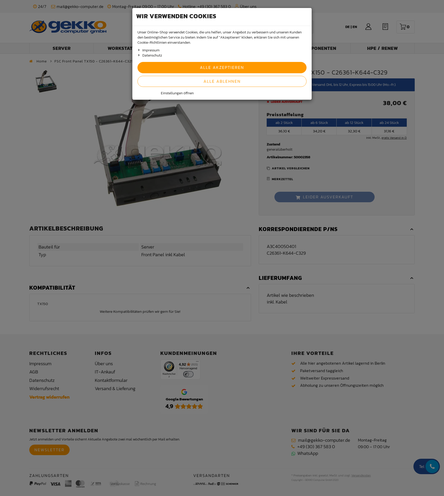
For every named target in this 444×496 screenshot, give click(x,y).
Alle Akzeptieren (222, 67)
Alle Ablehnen (222, 81)
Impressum (151, 50)
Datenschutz (152, 55)
